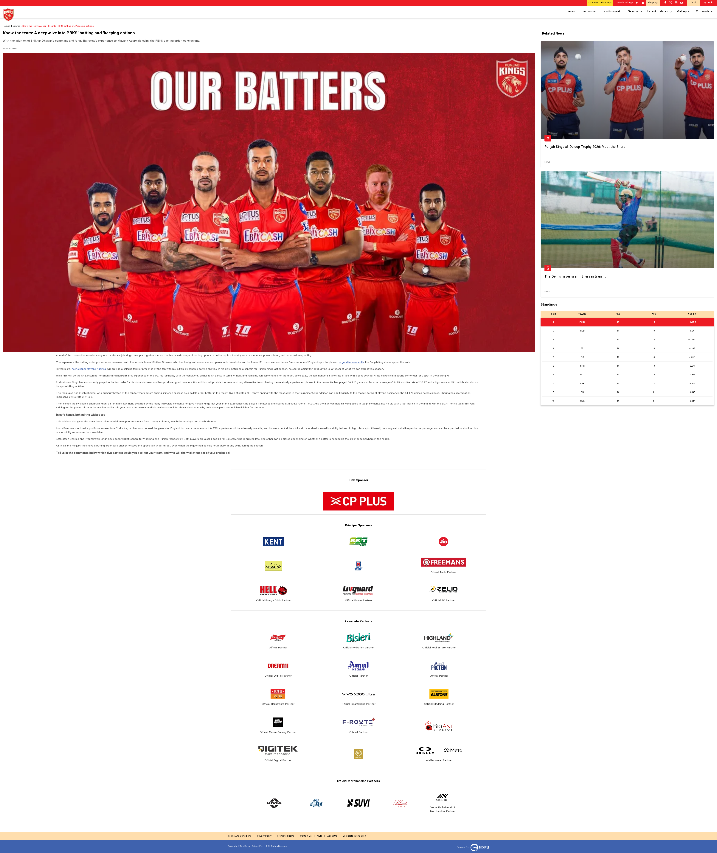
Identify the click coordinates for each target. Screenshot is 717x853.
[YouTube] (681, 3)
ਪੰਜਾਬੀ (693, 2)
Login (710, 2)
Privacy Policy (264, 836)
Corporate (703, 11)
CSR (319, 836)
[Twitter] (670, 3)
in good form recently (351, 362)
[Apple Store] (643, 3)
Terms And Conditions (240, 836)
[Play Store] (637, 3)
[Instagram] (676, 3)
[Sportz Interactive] (479, 847)
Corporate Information (354, 836)
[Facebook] (665, 3)
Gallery (682, 11)
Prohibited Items (285, 836)
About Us (332, 836)
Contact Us (306, 836)
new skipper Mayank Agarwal (89, 369)
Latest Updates (657, 11)
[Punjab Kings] (8, 14)
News (547, 162)
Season (633, 11)
